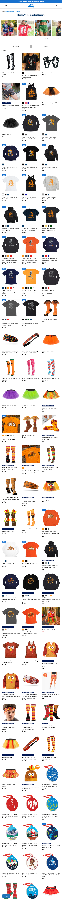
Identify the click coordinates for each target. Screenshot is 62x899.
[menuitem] (56, 6)
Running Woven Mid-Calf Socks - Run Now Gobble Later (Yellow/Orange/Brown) (30, 727)
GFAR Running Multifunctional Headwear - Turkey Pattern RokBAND (29, 501)
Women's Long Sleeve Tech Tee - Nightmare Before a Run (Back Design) (50, 260)
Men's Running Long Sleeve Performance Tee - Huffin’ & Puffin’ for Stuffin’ (50, 533)
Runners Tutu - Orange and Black (50, 102)
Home (2, 11)
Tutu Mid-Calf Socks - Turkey (29, 435)
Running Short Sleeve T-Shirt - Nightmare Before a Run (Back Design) (29, 292)
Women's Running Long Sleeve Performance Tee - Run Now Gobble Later (51, 665)
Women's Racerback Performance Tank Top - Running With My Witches (30, 107)
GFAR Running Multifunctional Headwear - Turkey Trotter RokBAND (9, 727)
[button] (3, 6)
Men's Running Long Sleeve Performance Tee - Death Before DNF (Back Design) (50, 292)
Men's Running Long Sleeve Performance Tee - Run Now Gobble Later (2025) (51, 599)
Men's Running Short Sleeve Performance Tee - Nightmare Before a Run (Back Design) (29, 260)
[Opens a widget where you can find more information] (6, 896)
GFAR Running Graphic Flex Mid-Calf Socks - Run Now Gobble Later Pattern (10, 499)
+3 (53, 226)
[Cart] (59, 6)
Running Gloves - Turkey (8, 531)
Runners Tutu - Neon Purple (9, 405)
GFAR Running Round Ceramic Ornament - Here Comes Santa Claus (29, 845)
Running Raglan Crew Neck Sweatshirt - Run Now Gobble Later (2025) (31, 599)
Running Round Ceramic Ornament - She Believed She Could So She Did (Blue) (51, 874)
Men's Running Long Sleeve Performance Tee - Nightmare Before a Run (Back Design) (9, 260)
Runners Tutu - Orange (48, 351)
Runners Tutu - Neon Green (29, 405)
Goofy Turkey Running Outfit (49, 629)
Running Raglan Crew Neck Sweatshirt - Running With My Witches (49, 198)
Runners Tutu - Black (7, 134)
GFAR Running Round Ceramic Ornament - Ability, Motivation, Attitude (49, 786)
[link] (23, 73)
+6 (33, 287)
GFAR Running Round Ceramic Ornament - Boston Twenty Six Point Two (49, 816)
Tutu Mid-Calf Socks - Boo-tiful (49, 319)
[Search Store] (6, 6)
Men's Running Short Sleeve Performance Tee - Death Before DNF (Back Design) (10, 323)
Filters (17, 46)
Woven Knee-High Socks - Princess (30, 378)
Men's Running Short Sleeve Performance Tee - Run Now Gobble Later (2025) (11, 633)
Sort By (46, 46)
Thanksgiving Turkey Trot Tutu (49, 500)
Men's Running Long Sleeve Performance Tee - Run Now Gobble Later (11, 696)
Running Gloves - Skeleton (48, 73)
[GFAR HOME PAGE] (31, 5)
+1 (13, 287)
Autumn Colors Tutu (7, 757)
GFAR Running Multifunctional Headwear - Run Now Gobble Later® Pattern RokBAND (29, 696)
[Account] (56, 6)
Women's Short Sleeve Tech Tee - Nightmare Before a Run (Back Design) (10, 292)
